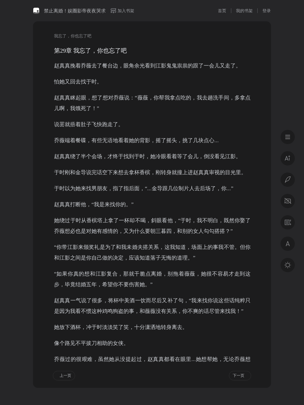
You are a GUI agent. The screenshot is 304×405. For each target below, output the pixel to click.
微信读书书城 (36, 11)
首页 (222, 10)
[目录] (288, 137)
